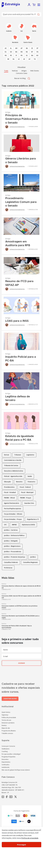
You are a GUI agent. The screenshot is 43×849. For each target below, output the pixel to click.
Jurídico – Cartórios (11, 530)
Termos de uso (6, 720)
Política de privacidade (9, 717)
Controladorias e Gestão (12, 460)
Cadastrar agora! (10, 699)
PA (37, 52)
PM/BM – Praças (25, 498)
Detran (6, 455)
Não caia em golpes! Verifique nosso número (16, 770)
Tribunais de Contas (11, 465)
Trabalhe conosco (7, 733)
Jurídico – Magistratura (12, 546)
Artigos (24, 71)
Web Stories (34, 71)
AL (11, 48)
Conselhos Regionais (30, 562)
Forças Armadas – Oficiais (13, 514)
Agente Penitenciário (11, 503)
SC (19, 59)
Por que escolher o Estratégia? (11, 754)
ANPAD (14, 525)
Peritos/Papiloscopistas (12, 509)
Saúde (30, 476)
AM (16, 48)
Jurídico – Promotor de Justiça (14, 557)
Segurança (5, 715)
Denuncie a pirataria (8, 723)
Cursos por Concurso (8, 746)
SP (29, 59)
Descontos (5, 759)
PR (21, 55)
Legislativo (30, 455)
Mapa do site (6, 728)
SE (24, 59)
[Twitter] (15, 797)
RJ (27, 55)
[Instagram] (3, 797)
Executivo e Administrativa (13, 471)
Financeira (31, 482)
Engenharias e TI (33, 519)
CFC (5, 525)
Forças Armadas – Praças (13, 519)
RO (37, 55)
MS (27, 52)
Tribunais (17, 455)
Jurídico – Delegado (11, 541)
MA (16, 52)
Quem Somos (6, 712)
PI (16, 55)
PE (11, 55)
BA (27, 48)
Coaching (4, 751)
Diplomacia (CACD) (28, 525)
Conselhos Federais (11, 562)
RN (32, 55)
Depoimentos (6, 762)
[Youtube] (10, 797)
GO (11, 52)
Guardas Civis (29, 503)
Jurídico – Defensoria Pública (14, 535)
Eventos (4, 725)
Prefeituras (8, 568)
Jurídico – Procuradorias (12, 551)
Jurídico (33, 557)
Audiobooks (5, 767)
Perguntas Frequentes (8, 757)
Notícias (15, 71)
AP (21, 48)
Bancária (19, 482)
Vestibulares (5, 749)
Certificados (5, 765)
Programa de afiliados (9, 731)
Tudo (6, 71)
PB (6, 55)
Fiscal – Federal (25, 487)
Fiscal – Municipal (27, 492)
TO (35, 59)
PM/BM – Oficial (9, 498)
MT (32, 52)
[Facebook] (6, 797)
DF (37, 48)
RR (8, 59)
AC (6, 48)
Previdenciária (9, 487)
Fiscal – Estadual (10, 492)
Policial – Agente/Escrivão (13, 476)
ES (6, 52)
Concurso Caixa (21, 73)
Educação (7, 482)
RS (13, 59)
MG (22, 52)
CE (32, 48)
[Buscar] (38, 14)
